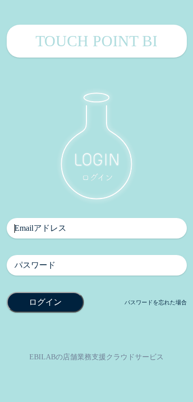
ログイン (45, 302)
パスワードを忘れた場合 (156, 302)
